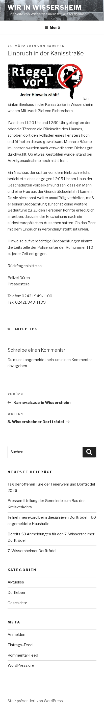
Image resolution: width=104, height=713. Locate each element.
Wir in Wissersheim (45, 7)
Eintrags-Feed (20, 645)
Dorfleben (16, 592)
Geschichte (17, 603)
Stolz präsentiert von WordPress (35, 701)
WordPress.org (21, 665)
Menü (55, 27)
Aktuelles (26, 329)
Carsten (55, 46)
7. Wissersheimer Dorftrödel (32, 551)
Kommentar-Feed (23, 655)
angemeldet (35, 360)
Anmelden (16, 634)
